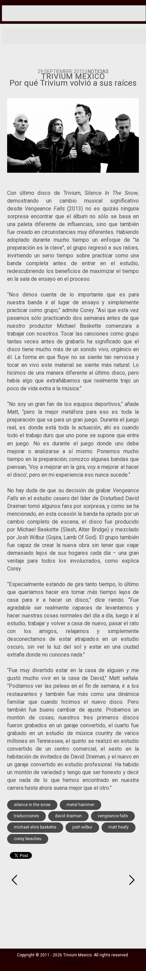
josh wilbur (82, 827)
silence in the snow (32, 804)
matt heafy (118, 827)
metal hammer (80, 804)
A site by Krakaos (73, 964)
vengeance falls (113, 816)
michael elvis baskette (35, 827)
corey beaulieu (27, 838)
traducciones (26, 816)
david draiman (68, 816)
